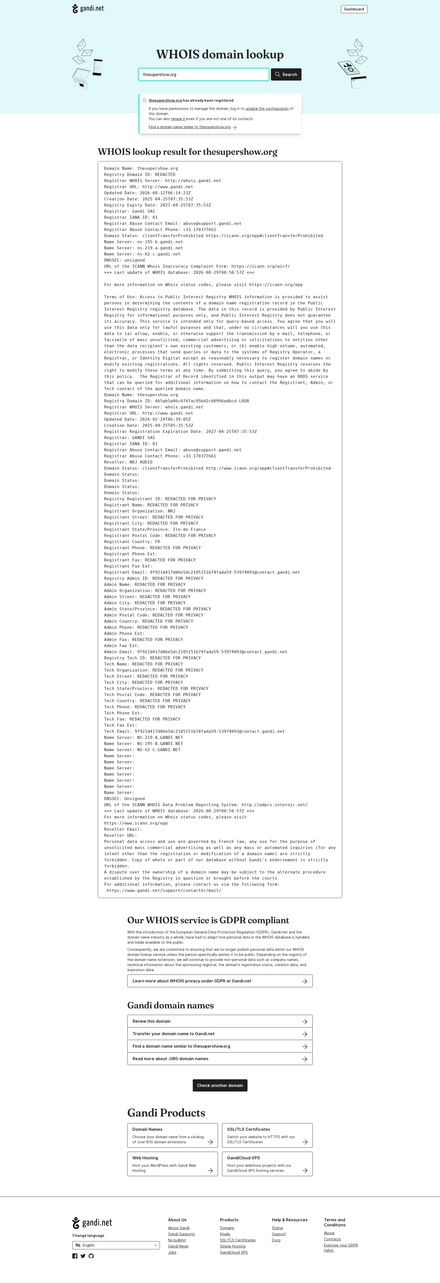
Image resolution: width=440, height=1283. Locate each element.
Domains (227, 1228)
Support (279, 1234)
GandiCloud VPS (234, 1252)
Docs (276, 1240)
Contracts (332, 1239)
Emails (225, 1234)
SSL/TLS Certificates (238, 1240)
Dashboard (354, 9)
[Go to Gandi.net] (88, 8)
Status (277, 1228)
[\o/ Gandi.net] (116, 1223)
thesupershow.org (165, 100)
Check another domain (220, 1085)
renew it (178, 119)
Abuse (329, 1233)
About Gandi (178, 1228)
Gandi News (178, 1246)
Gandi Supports (181, 1234)
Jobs (172, 1252)
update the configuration (267, 108)
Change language (88, 1235)
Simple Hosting (232, 1246)
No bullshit (177, 1240)
